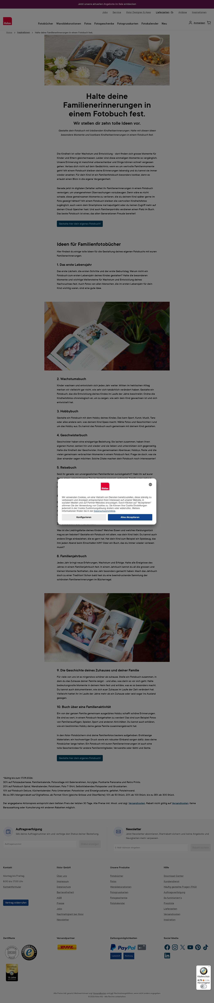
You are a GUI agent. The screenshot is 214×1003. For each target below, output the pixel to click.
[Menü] (209, 967)
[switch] (204, 986)
